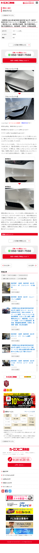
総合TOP (5, 471)
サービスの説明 (30, 411)
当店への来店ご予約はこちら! (18, 60)
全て (4, 275)
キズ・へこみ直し (12, 275)
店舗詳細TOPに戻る (8, 15)
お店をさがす (7, 479)
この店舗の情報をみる (19, 45)
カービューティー (23, 275)
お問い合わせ (19, 465)
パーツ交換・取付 (22, 278)
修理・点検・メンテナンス (9, 278)
